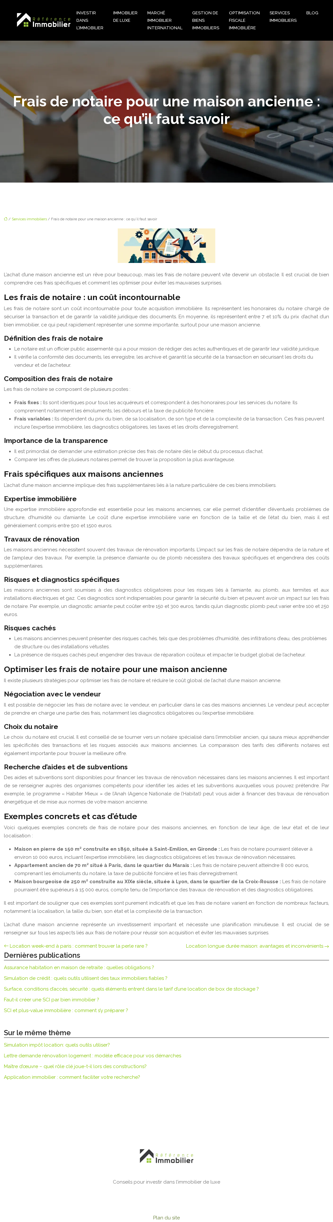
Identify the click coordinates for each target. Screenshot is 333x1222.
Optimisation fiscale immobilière (244, 20)
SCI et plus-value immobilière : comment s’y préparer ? (66, 1010)
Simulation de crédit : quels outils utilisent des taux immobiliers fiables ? (85, 978)
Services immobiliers (283, 16)
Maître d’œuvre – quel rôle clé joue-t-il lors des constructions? (75, 1066)
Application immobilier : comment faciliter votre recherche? (72, 1077)
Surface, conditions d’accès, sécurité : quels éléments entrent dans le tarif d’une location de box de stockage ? (131, 989)
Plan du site (166, 1218)
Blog (312, 12)
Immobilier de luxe (125, 16)
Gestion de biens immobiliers (205, 20)
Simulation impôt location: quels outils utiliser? (57, 1045)
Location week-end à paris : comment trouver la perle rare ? (79, 946)
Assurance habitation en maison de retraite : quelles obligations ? (79, 967)
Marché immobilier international (164, 20)
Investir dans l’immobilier (89, 20)
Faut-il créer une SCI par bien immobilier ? (51, 1000)
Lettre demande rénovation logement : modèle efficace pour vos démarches (92, 1056)
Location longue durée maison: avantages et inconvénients (254, 946)
